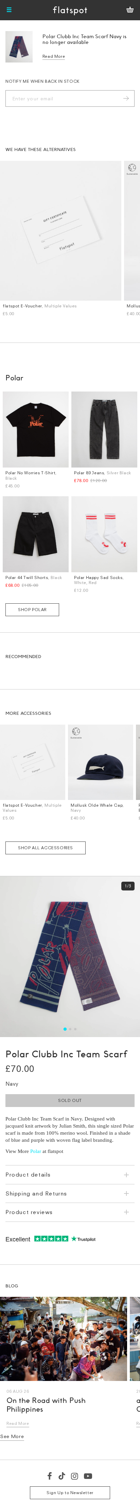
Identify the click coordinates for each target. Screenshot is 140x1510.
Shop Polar (32, 609)
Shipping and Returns (36, 1193)
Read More (53, 56)
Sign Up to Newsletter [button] (70, 1492)
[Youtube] (88, 1476)
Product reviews (29, 1212)
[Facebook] (50, 1476)
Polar (35, 1151)
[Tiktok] (62, 1476)
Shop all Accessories (45, 847)
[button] (64, 1029)
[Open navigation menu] (9, 10)
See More (12, 1436)
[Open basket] (130, 10)
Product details (28, 1174)
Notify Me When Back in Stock (42, 81)
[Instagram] (75, 1476)
